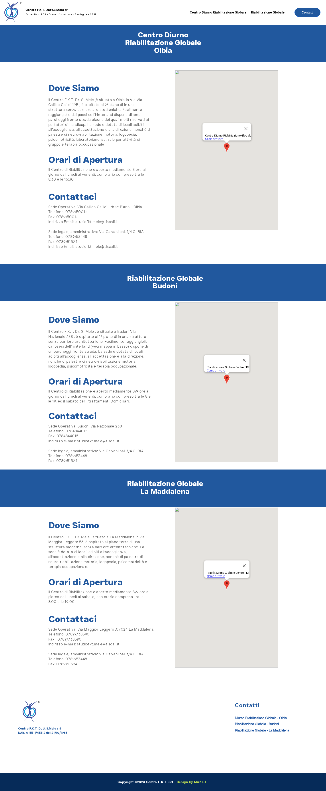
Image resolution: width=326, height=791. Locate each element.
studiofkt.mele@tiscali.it (96, 222)
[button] (218, 12)
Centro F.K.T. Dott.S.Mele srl (47, 10)
